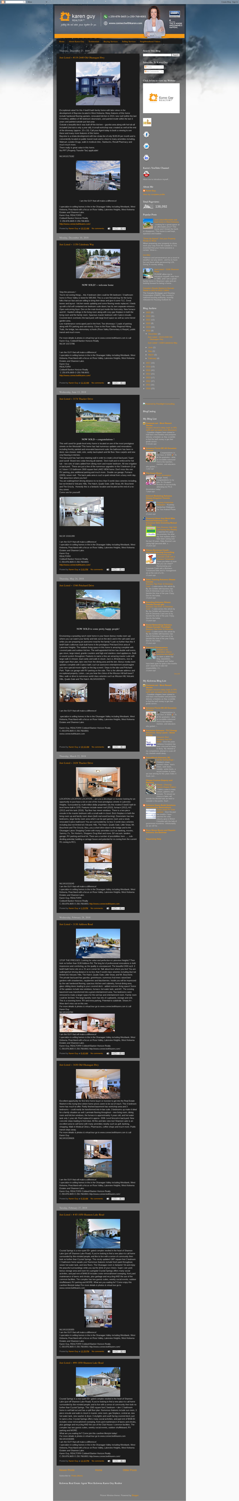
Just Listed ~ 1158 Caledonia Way (76, 244)
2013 (148, 378)
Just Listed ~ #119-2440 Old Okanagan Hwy (82, 57)
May (150, 351)
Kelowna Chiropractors (157, 647)
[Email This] (113, 228)
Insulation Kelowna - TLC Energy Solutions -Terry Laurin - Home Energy (161, 732)
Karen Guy (151, 191)
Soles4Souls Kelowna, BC (158, 758)
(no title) (146, 255)
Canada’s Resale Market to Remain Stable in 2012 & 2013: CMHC (158, 289)
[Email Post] (109, 228)
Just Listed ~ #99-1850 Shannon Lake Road (81, 1362)
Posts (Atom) (77, 1476)
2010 (148, 388)
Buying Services (111, 41)
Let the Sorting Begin (165, 760)
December (153, 334)
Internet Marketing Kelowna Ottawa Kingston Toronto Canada (159, 498)
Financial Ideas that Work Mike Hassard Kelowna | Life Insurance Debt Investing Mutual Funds (161, 521)
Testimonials (94, 41)
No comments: (98, 228)
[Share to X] (119, 228)
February (152, 358)
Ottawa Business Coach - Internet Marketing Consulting (160, 551)
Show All (177, 674)
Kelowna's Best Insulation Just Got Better (164, 739)
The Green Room (154, 473)
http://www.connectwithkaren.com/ (74, 224)
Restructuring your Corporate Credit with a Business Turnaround (166, 557)
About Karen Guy (76, 41)
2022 (148, 316)
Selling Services (129, 41)
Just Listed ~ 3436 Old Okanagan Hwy (79, 1064)
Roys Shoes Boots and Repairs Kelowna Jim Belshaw (160, 831)
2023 (148, 312)
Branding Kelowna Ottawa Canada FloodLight (158, 603)
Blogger (135, 1495)
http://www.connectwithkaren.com (104, 904)
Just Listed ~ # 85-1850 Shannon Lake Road (81, 1214)
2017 (148, 363)
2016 (148, 367)
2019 (148, 327)
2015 (148, 370)
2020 (148, 323)
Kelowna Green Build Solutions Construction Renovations (161, 806)
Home (61, 41)
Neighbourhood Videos (150, 41)
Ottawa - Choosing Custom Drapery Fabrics (166, 786)
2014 (148, 374)
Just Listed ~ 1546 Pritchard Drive (76, 585)
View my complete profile (154, 194)
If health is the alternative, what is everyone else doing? (165, 652)
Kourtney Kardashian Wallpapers (165, 503)
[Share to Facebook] (121, 228)
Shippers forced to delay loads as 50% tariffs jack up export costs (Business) (161, 429)
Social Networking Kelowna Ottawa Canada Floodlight (159, 626)
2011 (148, 385)
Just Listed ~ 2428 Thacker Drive (76, 762)
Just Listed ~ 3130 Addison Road (76, 924)
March (151, 355)
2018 (148, 331)
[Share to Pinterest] (124, 228)
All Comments (152, 72)
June (150, 347)
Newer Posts (67, 1470)
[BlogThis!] (116, 228)
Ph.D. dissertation (164, 475)
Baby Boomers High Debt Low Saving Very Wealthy (167, 528)
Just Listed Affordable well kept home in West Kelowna (166, 221)
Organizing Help (153, 839)
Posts (149, 67)
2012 (148, 381)
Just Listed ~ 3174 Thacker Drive (76, 398)
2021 (148, 320)
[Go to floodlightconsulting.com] (159, 404)
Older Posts (130, 1470)
